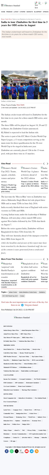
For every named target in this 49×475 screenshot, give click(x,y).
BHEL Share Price (27, 337)
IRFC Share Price (26, 334)
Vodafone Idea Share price (11, 371)
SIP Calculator (19, 383)
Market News (28, 410)
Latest (16, 11)
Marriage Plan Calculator (29, 390)
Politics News (16, 424)
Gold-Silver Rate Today (10, 353)
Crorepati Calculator (25, 379)
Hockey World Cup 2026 (27, 353)
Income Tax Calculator (10, 379)
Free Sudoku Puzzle (40, 398)
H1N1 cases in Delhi (37, 360)
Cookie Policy (42, 430)
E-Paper (22, 11)
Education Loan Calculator (11, 390)
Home (3, 11)
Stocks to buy (36, 349)
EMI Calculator (8, 383)
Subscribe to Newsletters (25, 398)
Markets (30, 11)
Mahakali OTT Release (10, 367)
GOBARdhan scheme (25, 367)
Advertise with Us (27, 437)
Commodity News (9, 413)
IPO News (37, 410)
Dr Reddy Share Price (10, 341)
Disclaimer (7, 434)
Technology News (21, 417)
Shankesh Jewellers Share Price (13, 364)
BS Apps (13, 441)
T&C (23, 430)
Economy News (36, 421)
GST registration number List (37, 434)
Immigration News (21, 413)
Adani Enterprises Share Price (30, 330)
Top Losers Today (24, 356)
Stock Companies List (10, 398)
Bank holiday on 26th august (29, 371)
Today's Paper (8, 430)
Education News (8, 421)
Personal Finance (8, 417)
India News (9, 19)
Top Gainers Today (37, 356)
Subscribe (44, 437)
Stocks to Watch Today (23, 349)
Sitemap (36, 437)
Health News (26, 421)
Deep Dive (6, 360)
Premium (9, 11)
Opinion (45, 11)
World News (31, 417)
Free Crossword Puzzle (10, 402)
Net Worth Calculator (40, 379)
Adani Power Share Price (11, 334)
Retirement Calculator (32, 383)
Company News (17, 410)
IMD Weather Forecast (10, 356)
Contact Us (16, 437)
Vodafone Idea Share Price (26, 341)
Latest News (7, 410)
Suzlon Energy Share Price (11, 330)
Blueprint (38, 11)
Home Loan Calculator (25, 386)
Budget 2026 (26, 424)
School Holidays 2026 (30, 364)
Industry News (42, 417)
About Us (17, 430)
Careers (6, 441)
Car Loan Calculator (10, 386)
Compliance (7, 437)
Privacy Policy (31, 430)
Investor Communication (19, 434)
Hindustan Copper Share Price (20, 360)
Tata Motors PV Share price (12, 337)
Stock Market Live (9, 349)
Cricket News (33, 413)
